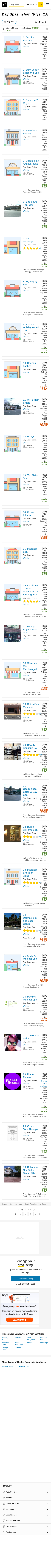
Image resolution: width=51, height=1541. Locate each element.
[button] (47, 4)
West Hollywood (19, 1344)
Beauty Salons (37, 76)
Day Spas (27, 44)
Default (42, 22)
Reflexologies (37, 879)
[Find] (40, 4)
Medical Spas (37, 962)
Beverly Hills (5, 1339)
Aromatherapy (37, 44)
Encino (30, 1343)
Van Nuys (18, 1204)
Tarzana (18, 1348)
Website (26, 47)
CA (11, 1204)
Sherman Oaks (5, 1344)
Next (39, 1214)
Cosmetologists (38, 751)
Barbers (35, 167)
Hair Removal (37, 798)
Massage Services (39, 208)
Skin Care (35, 927)
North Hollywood (31, 1339)
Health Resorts (30, 1204)
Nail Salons (36, 482)
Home (4, 1204)
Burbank (18, 1338)
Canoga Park (5, 1349)
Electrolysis (36, 673)
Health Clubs (37, 334)
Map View (10, 22)
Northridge (43, 1343)
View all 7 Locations (43, 1083)
